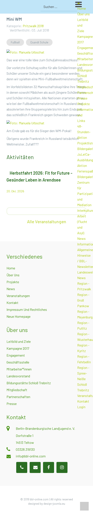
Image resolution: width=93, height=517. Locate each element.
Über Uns (12, 275)
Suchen (73, 6)
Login (81, 407)
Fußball (15, 42)
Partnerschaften (18, 397)
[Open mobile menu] (84, 6)
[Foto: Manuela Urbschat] (25, 52)
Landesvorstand (18, 376)
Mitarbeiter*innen (19, 369)
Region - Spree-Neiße (83, 373)
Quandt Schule (39, 42)
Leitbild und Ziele (18, 341)
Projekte (83, 104)
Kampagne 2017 (17, 348)
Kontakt (83, 401)
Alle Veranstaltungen (46, 221)
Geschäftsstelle (17, 362)
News (81, 238)
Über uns (83, 14)
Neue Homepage (18, 316)
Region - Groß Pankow (83, 300)
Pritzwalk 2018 (33, 26)
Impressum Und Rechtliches (26, 309)
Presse (82, 98)
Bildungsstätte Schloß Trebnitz (28, 383)
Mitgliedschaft (16, 390)
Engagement (15, 355)
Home (10, 268)
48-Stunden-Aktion (83, 131)
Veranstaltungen (18, 296)
